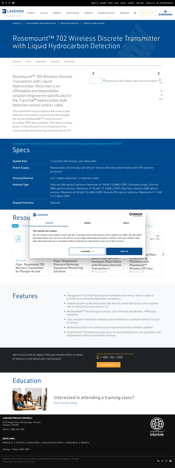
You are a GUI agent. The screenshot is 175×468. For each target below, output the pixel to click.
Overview (17, 62)
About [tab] (126, 223)
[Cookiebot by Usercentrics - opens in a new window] (131, 215)
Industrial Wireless (69, 23)
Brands (85, 442)
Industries (34, 442)
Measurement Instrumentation (41, 23)
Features (55, 62)
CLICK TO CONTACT (108, 365)
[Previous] (93, 73)
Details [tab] (87, 223)
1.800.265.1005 (17, 429)
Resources (41, 62)
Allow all (124, 251)
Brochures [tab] (27, 226)
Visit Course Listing (65, 402)
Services (20, 442)
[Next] (158, 73)
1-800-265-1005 (111, 357)
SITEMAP (75, 459)
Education (69, 62)
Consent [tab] (49, 223)
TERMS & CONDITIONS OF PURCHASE (45, 459)
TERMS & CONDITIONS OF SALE (15, 459)
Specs (28, 62)
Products (17, 23)
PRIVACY (66, 459)
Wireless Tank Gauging (94, 23)
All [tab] (15, 226)
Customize (85, 251)
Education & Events (53, 442)
